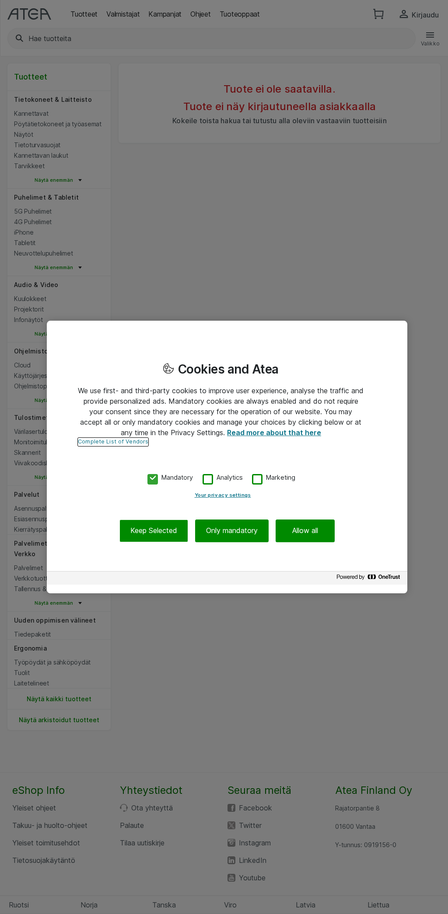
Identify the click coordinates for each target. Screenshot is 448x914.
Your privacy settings (223, 495)
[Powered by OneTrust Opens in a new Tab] (369, 579)
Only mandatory (232, 530)
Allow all (305, 530)
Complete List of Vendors (113, 441)
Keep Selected (153, 530)
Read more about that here (274, 432)
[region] (227, 457)
